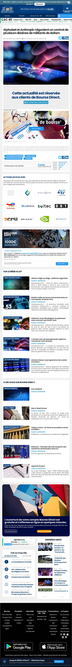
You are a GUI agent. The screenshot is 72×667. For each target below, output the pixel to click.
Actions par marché (30, 627)
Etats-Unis (30, 156)
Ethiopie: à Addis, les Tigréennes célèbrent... (60, 572)
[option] (53, 548)
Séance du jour (30, 616)
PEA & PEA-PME (7, 615)
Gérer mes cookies (35, 655)
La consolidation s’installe (21, 562)
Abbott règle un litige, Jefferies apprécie (49, 278)
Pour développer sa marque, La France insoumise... (61, 583)
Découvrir (39, 4)
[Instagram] (61, 634)
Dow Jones (44, 19)
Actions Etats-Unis (13, 158)
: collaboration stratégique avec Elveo (20, 570)
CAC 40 (6, 19)
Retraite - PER (41, 619)
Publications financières (65, 621)
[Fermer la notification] (68, 661)
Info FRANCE (36, 389)
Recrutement (64, 631)
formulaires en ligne (7, 627)
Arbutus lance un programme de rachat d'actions (49, 361)
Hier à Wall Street (39, 408)
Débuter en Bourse (53, 616)
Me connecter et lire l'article (37, 102)
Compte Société (7, 621)
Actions (28, 158)
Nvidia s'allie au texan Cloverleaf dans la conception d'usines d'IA (49, 298)
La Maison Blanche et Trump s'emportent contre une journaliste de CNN (21, 594)
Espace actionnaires (65, 627)
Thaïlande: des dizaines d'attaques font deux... (60, 561)
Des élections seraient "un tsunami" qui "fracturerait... (59, 549)
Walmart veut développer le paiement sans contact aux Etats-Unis (48, 319)
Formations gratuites (53, 627)
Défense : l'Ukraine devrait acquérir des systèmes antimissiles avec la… (48, 448)
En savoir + (59, 661)
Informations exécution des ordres (16, 655)
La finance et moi (53, 621)
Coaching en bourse (53, 632)
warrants (19, 617)
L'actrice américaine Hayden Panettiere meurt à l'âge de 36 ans (22, 587)
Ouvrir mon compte (44, 531)
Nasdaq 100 (56, 19)
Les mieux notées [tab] (10, 556)
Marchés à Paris (30, 621)
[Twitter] (67, 634)
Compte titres (7, 617)
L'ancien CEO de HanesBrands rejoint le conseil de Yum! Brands (48, 340)
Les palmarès (30, 631)
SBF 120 (28, 19)
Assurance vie (41, 616)
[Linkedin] (63, 637)
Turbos (18, 623)
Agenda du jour (38, 466)
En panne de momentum (20, 577)
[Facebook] (64, 634)
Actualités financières (14, 156)
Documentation (11, 531)
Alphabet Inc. (19, 540)
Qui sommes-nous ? (65, 616)
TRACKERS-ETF (18, 620)
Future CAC (17, 19)
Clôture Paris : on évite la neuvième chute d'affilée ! (49, 428)
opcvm (18, 615)
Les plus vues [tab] (26, 556)
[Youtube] (66, 637)
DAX (35, 19)
